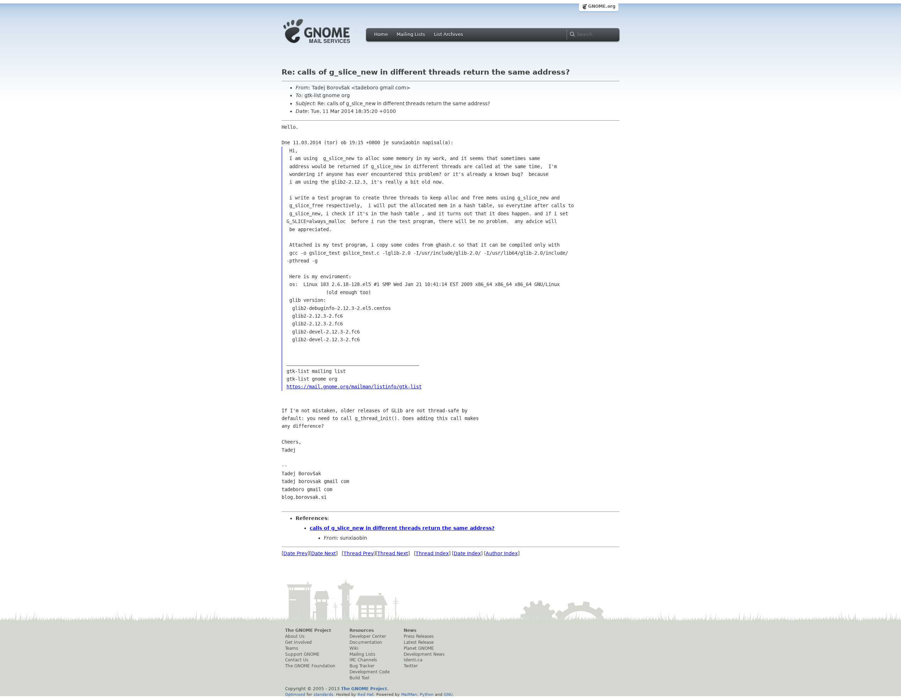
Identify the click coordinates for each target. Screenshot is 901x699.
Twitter (411, 665)
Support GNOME (302, 654)
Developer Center (367, 636)
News (410, 630)
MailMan (409, 694)
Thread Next (392, 553)
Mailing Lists (411, 34)
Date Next (323, 553)
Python (427, 694)
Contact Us (296, 659)
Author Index (502, 553)
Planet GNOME (419, 648)
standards (323, 694)
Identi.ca (413, 659)
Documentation (365, 642)
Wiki (353, 648)
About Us (294, 636)
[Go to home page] (327, 45)
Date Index (467, 553)
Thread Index (432, 553)
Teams (291, 648)
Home (381, 34)
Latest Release (419, 642)
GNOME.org (602, 6)
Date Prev (295, 553)
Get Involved (298, 642)
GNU (448, 694)
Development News (424, 654)
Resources (361, 630)
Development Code (369, 671)
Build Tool (359, 677)
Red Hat (365, 694)
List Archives (448, 34)
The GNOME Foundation (310, 665)
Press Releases (419, 636)
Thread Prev (359, 553)
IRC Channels (363, 659)
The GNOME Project (308, 630)
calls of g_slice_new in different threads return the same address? (402, 528)
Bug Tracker (361, 665)
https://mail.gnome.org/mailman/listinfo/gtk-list (354, 386)
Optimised (295, 694)
